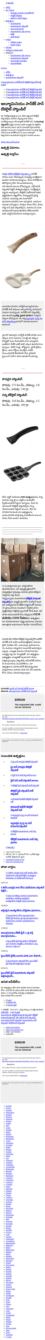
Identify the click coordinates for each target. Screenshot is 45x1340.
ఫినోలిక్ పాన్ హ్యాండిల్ (17, 1023)
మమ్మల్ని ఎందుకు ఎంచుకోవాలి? (22, 13)
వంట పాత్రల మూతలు (19, 61)
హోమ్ (8, 8)
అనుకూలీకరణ (16, 63)
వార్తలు (8, 39)
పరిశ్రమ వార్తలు (16, 42)
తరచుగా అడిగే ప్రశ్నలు (19, 18)
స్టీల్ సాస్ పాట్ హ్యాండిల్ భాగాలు (24, 780)
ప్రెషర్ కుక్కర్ (15, 37)
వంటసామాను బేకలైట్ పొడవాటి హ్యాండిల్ (16, 1015)
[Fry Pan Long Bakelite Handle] (24, 762)
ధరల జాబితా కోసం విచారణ (11, 996)
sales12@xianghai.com (14, 862)
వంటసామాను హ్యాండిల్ (19, 26)
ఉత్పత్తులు (10, 21)
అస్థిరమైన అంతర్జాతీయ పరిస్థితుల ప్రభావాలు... (21, 910)
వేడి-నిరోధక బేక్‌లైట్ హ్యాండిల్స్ (17, 174)
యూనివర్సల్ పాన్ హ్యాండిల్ (11, 1020)
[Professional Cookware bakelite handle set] (25, 802)
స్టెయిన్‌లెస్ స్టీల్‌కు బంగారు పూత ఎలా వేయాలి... (21, 955)
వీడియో (9, 47)
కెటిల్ (12, 34)
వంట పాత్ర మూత (17, 29)
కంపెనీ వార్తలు (16, 45)
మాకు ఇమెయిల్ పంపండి (10, 142)
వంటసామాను (16, 24)
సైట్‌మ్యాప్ (5, 1012)
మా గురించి (10, 10)
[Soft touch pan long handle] (25, 818)
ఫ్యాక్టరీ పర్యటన (16, 16)
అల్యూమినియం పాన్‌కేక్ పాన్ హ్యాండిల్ (23, 691)
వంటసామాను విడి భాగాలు (21, 32)
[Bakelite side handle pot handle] (25, 785)
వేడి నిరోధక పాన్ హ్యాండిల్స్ (26, 1018)
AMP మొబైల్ (15, 1012)
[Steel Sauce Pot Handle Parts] (23, 775)
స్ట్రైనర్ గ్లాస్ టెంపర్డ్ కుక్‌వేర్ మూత (22, 688)
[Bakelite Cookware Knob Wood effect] (25, 834)
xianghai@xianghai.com (15, 860)
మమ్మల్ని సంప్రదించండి (14, 50)
